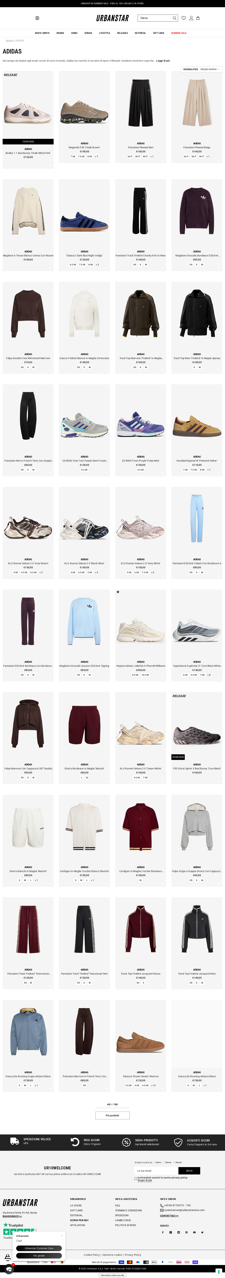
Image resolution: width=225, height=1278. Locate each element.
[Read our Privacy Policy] (105, 653)
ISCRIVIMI (88, 670)
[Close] (156, 598)
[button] (9, 1269)
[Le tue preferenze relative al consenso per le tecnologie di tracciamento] (219, 1272)
